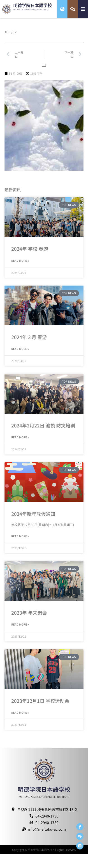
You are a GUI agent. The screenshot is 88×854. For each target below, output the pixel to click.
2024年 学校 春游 (29, 248)
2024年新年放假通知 (33, 513)
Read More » (20, 260)
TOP (8, 31)
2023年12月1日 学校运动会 (40, 700)
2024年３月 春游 (29, 337)
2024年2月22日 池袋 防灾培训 (43, 425)
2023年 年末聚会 (29, 612)
